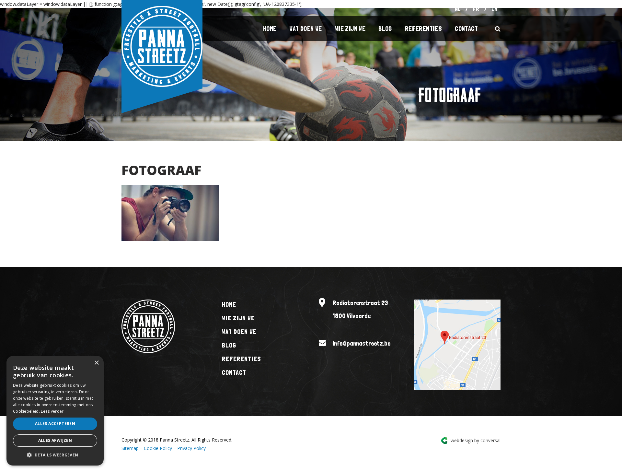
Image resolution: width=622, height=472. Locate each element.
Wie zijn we (350, 28)
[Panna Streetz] (161, 46)
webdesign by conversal (476, 440)
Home (270, 28)
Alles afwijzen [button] (55, 440)
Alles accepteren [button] (55, 423)
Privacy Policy (191, 448)
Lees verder (52, 411)
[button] (55, 455)
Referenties (423, 28)
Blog (385, 28)
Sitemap (130, 448)
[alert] (55, 411)
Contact (466, 28)
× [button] (96, 362)
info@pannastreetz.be (361, 343)
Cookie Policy (158, 448)
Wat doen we (305, 28)
